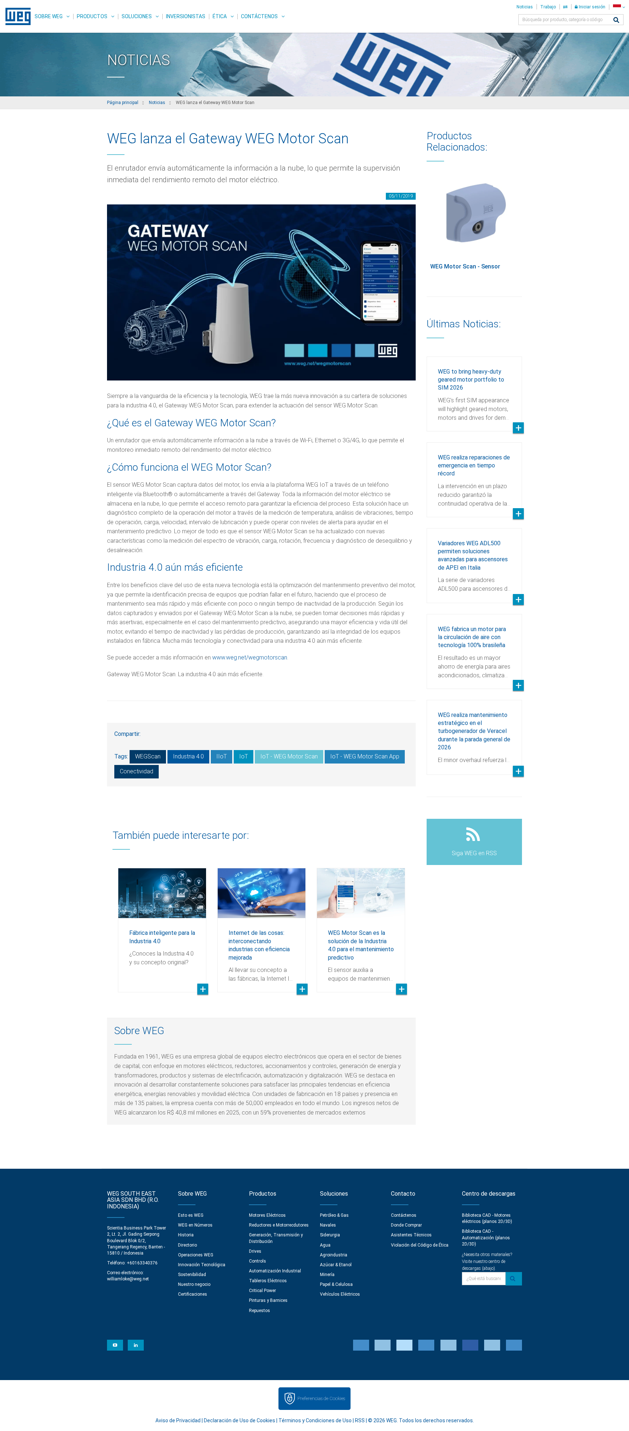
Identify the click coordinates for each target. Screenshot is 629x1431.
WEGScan (148, 756)
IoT (243, 756)
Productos (92, 16)
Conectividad (136, 771)
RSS (360, 1420)
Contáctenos (259, 16)
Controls (257, 1261)
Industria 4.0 (188, 756)
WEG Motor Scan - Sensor (465, 266)
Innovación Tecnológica (201, 1264)
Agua (325, 1245)
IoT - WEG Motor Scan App (364, 756)
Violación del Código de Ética (419, 1245)
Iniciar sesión (591, 6)
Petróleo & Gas (334, 1215)
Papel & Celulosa (336, 1284)
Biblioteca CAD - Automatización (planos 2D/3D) (486, 1237)
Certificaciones (192, 1294)
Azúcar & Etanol (336, 1264)
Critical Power (262, 1290)
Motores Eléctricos (267, 1215)
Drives (255, 1251)
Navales (328, 1225)
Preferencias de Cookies (321, 1398)
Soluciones (137, 16)
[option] (162, 924)
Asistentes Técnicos (411, 1234)
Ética (220, 16)
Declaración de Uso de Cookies (239, 1420)
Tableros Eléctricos (268, 1280)
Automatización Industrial (275, 1270)
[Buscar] (616, 20)
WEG (15, 16)
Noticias (525, 6)
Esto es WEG (190, 1215)
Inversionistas (185, 16)
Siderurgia (330, 1234)
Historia (186, 1234)
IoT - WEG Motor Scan (289, 756)
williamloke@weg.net (128, 1278)
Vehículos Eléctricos (340, 1294)
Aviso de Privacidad (178, 1420)
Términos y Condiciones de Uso (315, 1420)
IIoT (221, 756)
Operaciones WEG (195, 1254)
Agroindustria (333, 1254)
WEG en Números (195, 1225)
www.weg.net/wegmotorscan (249, 657)
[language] (619, 7)
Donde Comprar (406, 1225)
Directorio (187, 1245)
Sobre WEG (49, 16)
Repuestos (259, 1310)
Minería (327, 1274)
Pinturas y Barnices (268, 1300)
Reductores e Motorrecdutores (279, 1225)
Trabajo (548, 6)
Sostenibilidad (192, 1274)
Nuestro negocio (194, 1284)
